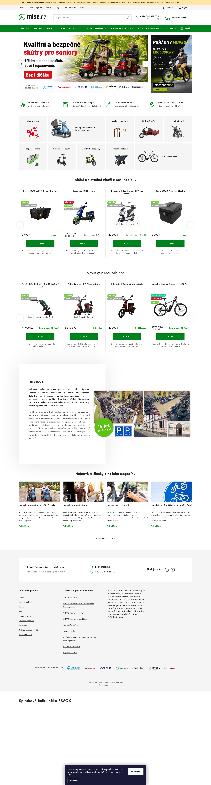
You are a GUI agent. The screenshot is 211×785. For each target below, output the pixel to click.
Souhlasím (135, 771)
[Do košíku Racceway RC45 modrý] (84, 243)
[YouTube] (173, 570)
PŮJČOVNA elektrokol (71, 646)
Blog (57, 7)
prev (20, 225)
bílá (117, 224)
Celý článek (24, 526)
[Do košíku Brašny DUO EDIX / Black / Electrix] (40, 243)
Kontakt (21, 7)
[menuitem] (25, 28)
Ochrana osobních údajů (28, 630)
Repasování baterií (70, 653)
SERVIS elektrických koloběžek (75, 619)
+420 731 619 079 (149, 16)
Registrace (186, 7)
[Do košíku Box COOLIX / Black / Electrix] (170, 243)
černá (123, 224)
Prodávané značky (26, 634)
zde (69, 774)
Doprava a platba (35, 7)
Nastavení (74, 780)
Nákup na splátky (70, 7)
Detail (127, 243)
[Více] (185, 28)
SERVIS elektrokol (70, 597)
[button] (22, 64)
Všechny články (105, 539)
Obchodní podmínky (26, 621)
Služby (48, 7)
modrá (45, 317)
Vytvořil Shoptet (107, 685)
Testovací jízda (69, 631)
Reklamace (23, 625)
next (191, 225)
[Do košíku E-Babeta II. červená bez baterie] (127, 336)
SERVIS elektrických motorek (74, 613)
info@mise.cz (102, 567)
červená (131, 224)
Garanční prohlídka (70, 625)
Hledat (128, 17)
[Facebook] (167, 570)
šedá (76, 317)
